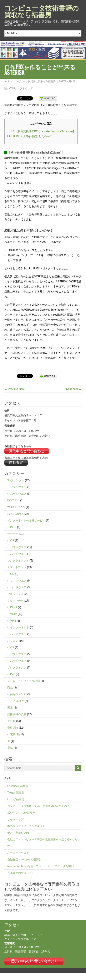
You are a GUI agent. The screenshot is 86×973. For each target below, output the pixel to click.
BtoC (13, 527)
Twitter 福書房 (15, 792)
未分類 (11, 721)
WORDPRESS (16, 507)
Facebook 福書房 (17, 786)
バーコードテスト (18, 852)
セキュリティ (15, 594)
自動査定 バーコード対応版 (24, 859)
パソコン (12, 640)
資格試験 (12, 727)
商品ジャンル (18, 694)
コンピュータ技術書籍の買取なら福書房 (41, 11)
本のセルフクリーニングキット (26, 826)
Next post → (73, 388)
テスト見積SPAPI (18, 832)
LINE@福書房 (15, 799)
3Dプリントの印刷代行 (21, 812)
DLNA (13, 607)
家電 (10, 707)
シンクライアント (18, 560)
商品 (10, 687)
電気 (10, 747)
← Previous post (14, 388)
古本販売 (18, 700)
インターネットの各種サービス (26, 520)
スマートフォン (16, 567)
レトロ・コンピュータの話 (23, 680)
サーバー (12, 533)
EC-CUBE (13, 500)
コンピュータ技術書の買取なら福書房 (34, 81)
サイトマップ (15, 819)
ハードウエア (18, 493)
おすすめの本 (15, 513)
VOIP (12, 88)
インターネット (19, 627)
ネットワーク (15, 600)
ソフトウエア (25, 88)
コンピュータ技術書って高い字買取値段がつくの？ (38, 806)
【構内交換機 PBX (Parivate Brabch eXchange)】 (43, 131)
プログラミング (16, 667)
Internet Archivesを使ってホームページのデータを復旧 (40, 866)
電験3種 (15, 734)
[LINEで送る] (48, 98)
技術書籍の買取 (16, 714)
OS (12, 540)
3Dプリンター (15, 480)
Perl (12, 674)
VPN (13, 620)
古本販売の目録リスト (20, 872)
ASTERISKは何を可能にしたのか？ (29, 136)
